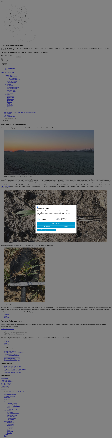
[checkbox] (38, 219)
